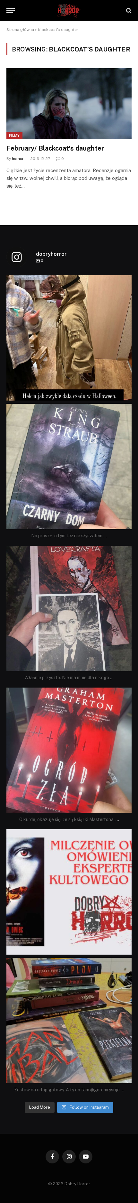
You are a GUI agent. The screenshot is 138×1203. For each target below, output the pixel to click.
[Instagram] (125, 393)
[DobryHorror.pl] (69, 10)
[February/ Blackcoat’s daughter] (69, 103)
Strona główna (20, 29)
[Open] (69, 338)
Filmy (14, 135)
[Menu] (10, 10)
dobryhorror (68, 281)
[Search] (128, 10)
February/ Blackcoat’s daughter (55, 148)
